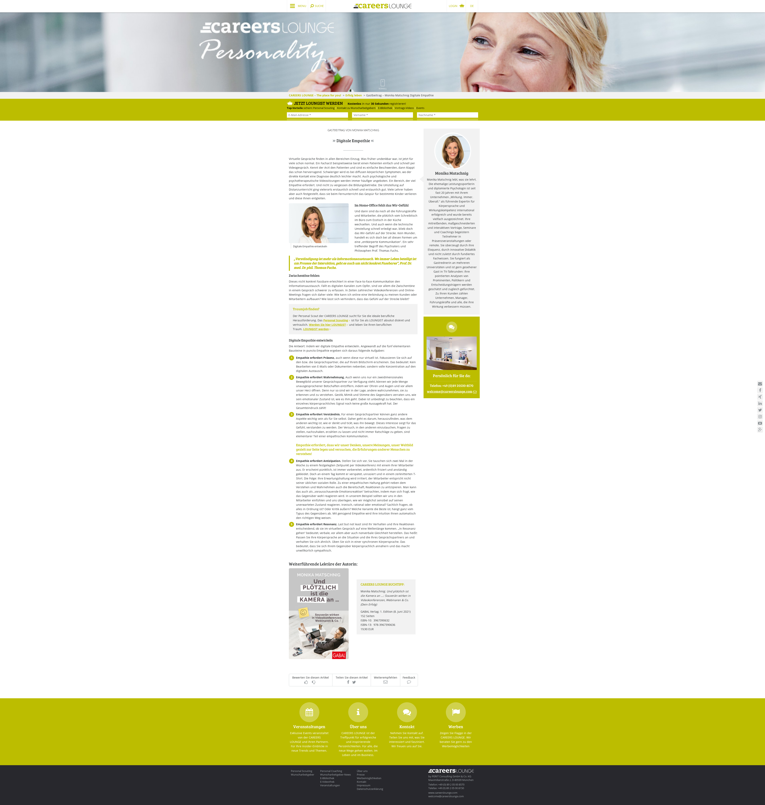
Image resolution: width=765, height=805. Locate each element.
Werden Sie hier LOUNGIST (327, 325)
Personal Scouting (335, 320)
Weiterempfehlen (385, 677)
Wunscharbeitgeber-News (335, 774)
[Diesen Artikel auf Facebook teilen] (348, 682)
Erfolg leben (353, 95)
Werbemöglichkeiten (369, 778)
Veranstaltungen (330, 785)
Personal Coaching (331, 771)
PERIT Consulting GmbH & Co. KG (451, 776)
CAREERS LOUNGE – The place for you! (315, 95)
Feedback (409, 677)
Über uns (362, 771)
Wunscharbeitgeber (302, 774)
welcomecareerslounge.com (449, 391)
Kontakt (361, 781)
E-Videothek (327, 781)
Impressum (363, 785)
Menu (302, 6)
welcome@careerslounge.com (446, 796)
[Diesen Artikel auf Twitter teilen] (354, 682)
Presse (361, 774)
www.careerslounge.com (442, 792)
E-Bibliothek (327, 778)
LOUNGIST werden (316, 329)
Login (453, 6)
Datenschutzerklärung (370, 789)
